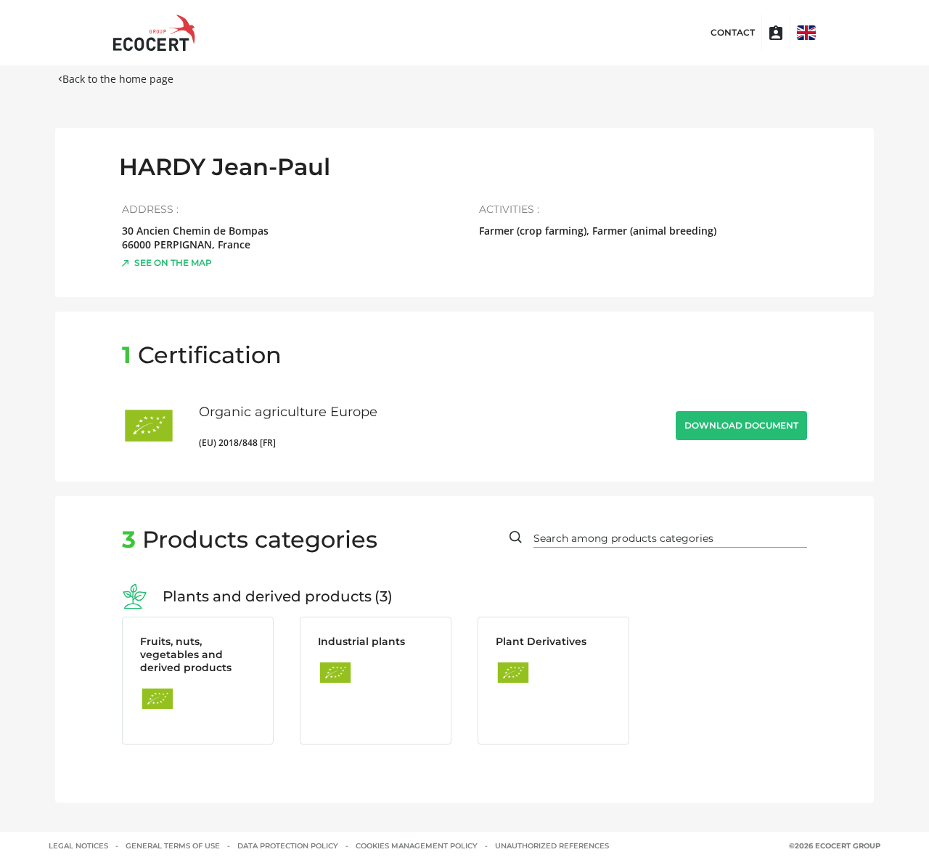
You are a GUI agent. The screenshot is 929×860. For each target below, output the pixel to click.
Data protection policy (287, 846)
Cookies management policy (417, 846)
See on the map (173, 262)
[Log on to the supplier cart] (776, 32)
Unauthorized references (552, 846)
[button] (806, 32)
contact (733, 32)
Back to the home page (117, 79)
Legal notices (78, 846)
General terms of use (173, 846)
